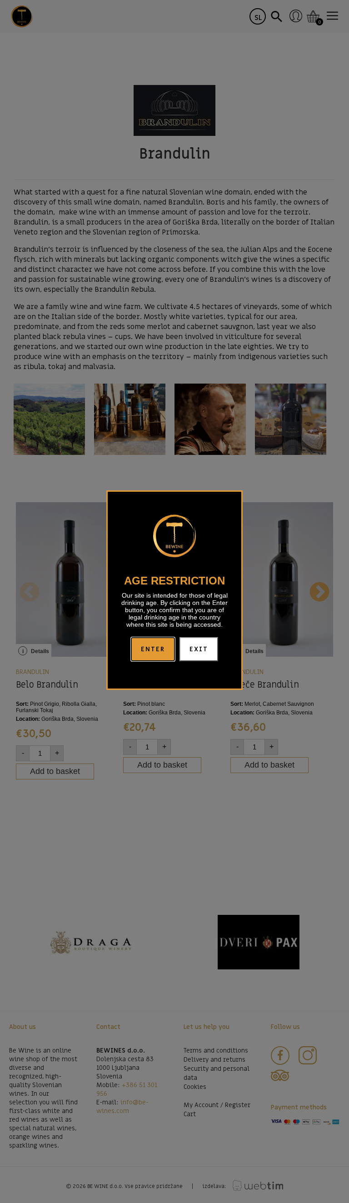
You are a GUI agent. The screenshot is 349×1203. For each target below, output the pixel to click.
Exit (198, 649)
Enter (153, 649)
